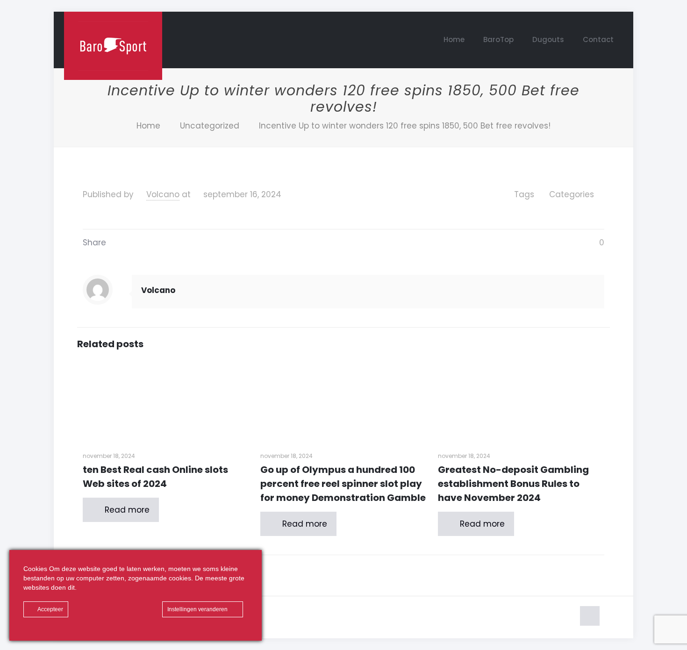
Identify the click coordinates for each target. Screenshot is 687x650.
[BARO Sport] (113, 46)
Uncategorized (209, 125)
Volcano (162, 194)
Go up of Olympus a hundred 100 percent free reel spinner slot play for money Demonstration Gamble (343, 483)
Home (148, 125)
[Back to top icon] (590, 616)
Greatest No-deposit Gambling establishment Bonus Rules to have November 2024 (513, 483)
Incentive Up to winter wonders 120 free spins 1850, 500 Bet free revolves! (405, 125)
